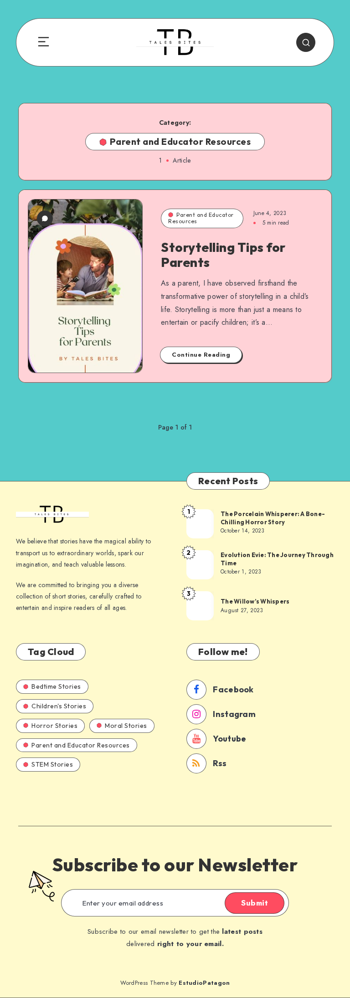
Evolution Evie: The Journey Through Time (277, 559)
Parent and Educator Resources (201, 218)
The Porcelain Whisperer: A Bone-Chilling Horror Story (273, 518)
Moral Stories (126, 726)
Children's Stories (58, 706)
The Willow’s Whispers (255, 601)
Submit (254, 902)
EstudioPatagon (204, 982)
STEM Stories (52, 764)
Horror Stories (54, 726)
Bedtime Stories (56, 686)
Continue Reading (201, 354)
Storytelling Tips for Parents (223, 255)
